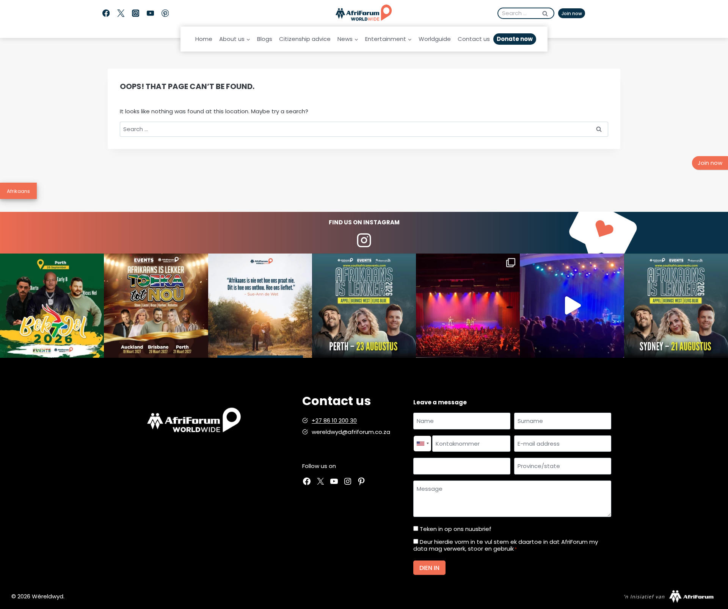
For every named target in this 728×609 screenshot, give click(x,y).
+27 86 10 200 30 (334, 420)
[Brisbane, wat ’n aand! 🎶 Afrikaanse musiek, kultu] (468, 305)
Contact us (474, 39)
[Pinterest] (165, 13)
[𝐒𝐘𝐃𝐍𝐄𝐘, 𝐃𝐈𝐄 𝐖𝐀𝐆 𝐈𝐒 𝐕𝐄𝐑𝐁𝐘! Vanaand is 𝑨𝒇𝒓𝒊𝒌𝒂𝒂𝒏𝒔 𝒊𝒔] (676, 305)
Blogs (264, 39)
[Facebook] (106, 13)
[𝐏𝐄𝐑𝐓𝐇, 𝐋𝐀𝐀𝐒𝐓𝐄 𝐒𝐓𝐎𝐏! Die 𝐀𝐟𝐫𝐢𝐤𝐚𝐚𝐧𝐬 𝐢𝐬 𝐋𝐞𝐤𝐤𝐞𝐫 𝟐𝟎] (364, 305)
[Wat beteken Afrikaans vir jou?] (260, 305)
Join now (572, 13)
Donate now (515, 39)
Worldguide (435, 39)
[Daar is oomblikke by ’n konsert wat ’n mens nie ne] (572, 305)
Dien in (429, 568)
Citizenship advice (305, 39)
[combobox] (422, 444)
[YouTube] (150, 13)
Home (203, 39)
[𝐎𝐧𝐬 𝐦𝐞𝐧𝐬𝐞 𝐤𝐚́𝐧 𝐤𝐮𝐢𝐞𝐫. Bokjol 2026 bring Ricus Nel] (52, 305)
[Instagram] (135, 13)
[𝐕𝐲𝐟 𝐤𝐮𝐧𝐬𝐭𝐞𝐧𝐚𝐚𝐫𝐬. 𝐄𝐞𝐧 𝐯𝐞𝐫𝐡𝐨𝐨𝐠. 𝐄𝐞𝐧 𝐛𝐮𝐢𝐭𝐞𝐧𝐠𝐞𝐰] (156, 305)
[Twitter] (120, 13)
